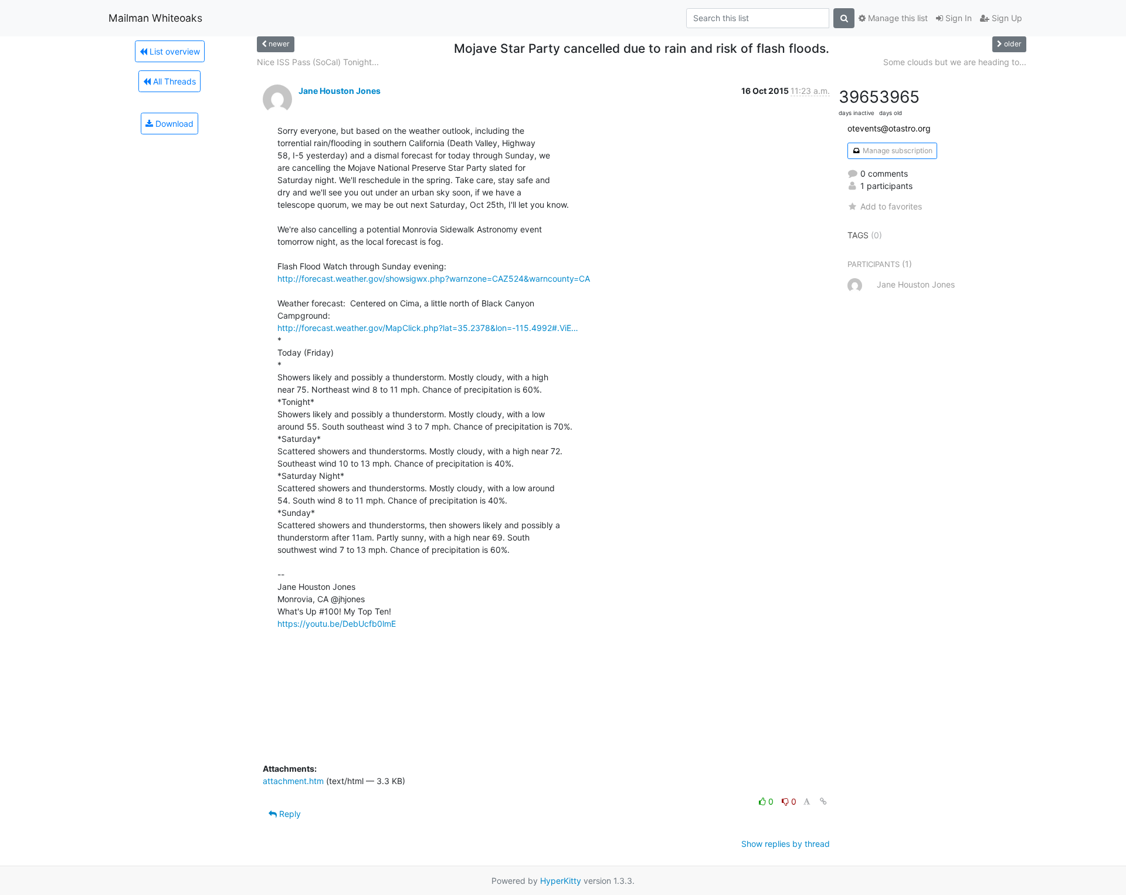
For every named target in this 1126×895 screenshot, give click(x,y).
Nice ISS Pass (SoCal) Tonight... (318, 62)
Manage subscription (896, 150)
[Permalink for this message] (823, 801)
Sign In (957, 18)
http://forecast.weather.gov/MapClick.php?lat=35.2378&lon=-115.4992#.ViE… (427, 328)
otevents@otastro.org (889, 128)
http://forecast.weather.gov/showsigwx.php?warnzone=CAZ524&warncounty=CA (433, 278)
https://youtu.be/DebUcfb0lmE (336, 624)
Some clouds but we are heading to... (954, 62)
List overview (173, 51)
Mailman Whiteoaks (155, 18)
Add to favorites (891, 206)
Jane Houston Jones (340, 91)
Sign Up (1005, 18)
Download (173, 124)
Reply (289, 814)
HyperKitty (560, 881)
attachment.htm (293, 781)
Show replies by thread (785, 844)
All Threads (173, 81)
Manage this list (897, 18)
